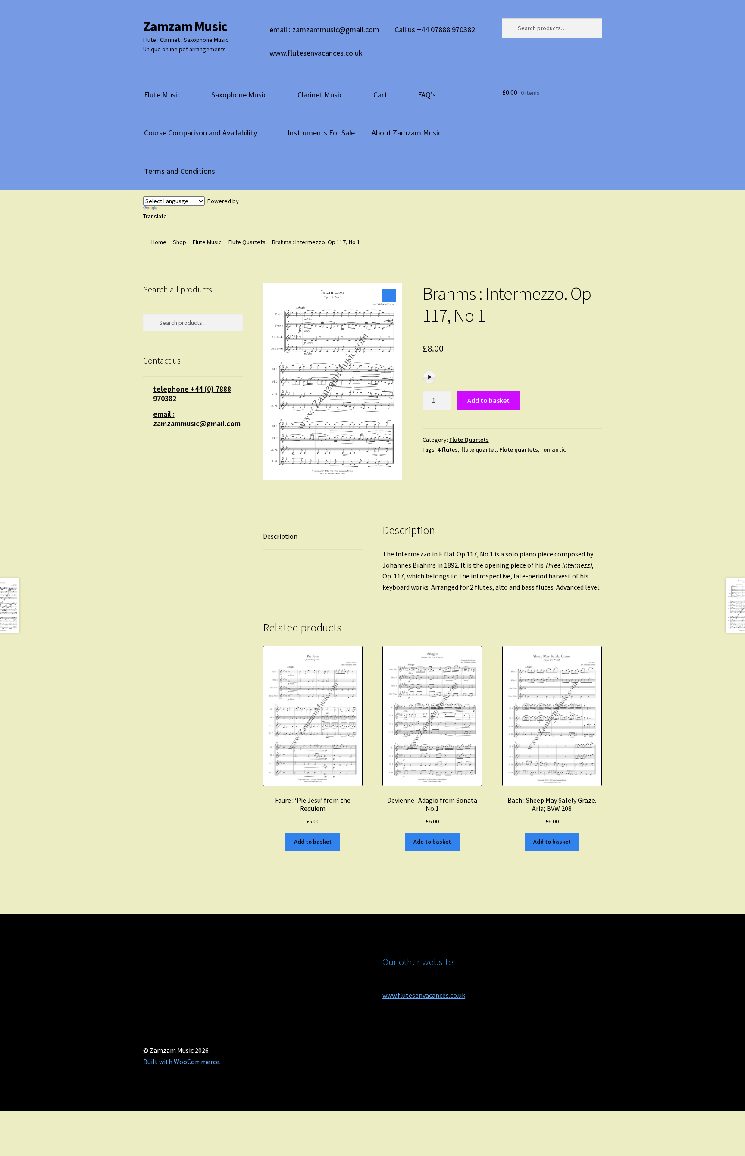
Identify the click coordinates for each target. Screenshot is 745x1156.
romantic (553, 449)
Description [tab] (280, 536)
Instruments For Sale (321, 133)
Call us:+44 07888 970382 (434, 30)
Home (158, 242)
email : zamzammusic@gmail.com (324, 30)
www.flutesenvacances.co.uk (316, 53)
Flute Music (162, 95)
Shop (179, 242)
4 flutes (447, 449)
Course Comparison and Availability (200, 133)
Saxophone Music (239, 95)
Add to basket (488, 400)
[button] (389, 295)
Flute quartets (518, 449)
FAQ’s (427, 95)
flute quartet (478, 449)
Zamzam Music (185, 26)
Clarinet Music (320, 95)
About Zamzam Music (406, 133)
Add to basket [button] (313, 841)
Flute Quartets (247, 242)
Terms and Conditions (179, 171)
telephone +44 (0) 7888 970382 (192, 393)
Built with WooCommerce (181, 1061)
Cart (380, 95)
